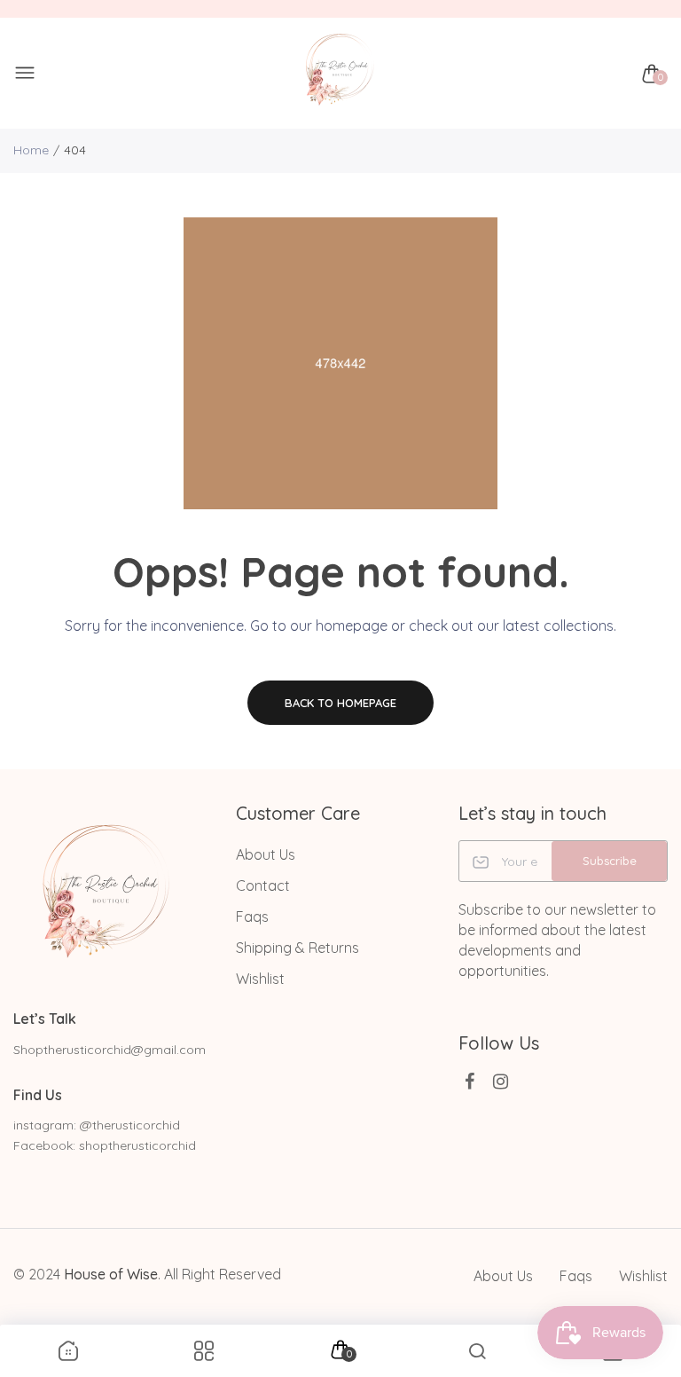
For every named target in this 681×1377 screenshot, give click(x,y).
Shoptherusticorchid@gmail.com (109, 1050)
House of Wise (111, 1274)
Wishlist (260, 979)
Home (31, 150)
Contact (263, 885)
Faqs (252, 916)
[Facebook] (469, 1081)
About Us (265, 854)
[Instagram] (500, 1081)
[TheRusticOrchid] (336, 73)
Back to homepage (340, 703)
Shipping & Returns (297, 947)
